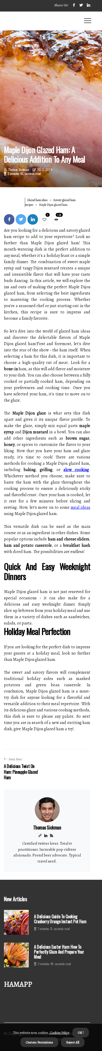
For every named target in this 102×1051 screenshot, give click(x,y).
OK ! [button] (81, 1032)
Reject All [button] (72, 1042)
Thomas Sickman (18, 169)
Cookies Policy (59, 1032)
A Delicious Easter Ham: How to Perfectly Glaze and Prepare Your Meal (59, 952)
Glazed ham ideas (37, 200)
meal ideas (80, 507)
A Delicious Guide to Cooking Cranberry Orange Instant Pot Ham (60, 919)
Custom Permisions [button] (39, 1042)
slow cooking (76, 470)
